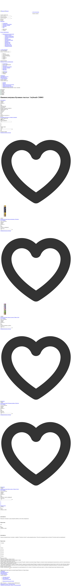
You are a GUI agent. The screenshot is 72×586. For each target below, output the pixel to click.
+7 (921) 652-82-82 (35, 12)
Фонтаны (7, 41)
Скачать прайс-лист (4, 14)
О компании (5, 23)
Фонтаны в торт (8, 44)
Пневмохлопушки (8, 46)
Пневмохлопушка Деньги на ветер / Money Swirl (9, 317)
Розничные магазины (7, 579)
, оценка (2, 404)
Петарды (6, 38)
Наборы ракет (7, 42)
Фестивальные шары (9, 40)
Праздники (5, 65)
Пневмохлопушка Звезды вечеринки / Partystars (9, 219)
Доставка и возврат (6, 25)
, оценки (3, 100)
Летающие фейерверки (9, 37)
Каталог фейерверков (4, 32)
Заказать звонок (35, 13)
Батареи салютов (8, 35)
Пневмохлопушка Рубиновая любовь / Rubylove (9, 403)
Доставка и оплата (6, 577)
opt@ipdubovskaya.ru (4, 76)
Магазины (5, 69)
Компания (2, 21)
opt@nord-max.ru (3, 77)
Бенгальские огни (8, 45)
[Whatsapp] (5, 71)
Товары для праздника (9, 36)
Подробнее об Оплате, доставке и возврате (8, 117)
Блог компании (6, 578)
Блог (3, 27)
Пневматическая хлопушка (5, 132)
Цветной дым (7, 43)
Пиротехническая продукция (8, 34)
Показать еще (3, 505)
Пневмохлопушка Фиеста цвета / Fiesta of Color (9, 489)
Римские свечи (8, 39)
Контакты (4, 26)
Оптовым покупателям (7, 24)
